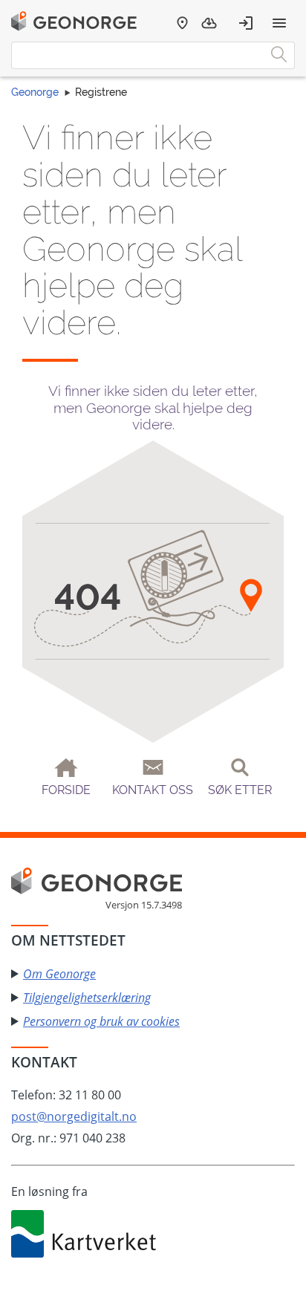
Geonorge (35, 92)
